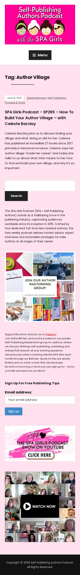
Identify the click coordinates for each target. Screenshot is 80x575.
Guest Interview (36, 98)
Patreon (51, 334)
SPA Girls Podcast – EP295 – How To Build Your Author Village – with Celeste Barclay (39, 117)
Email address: (18, 392)
